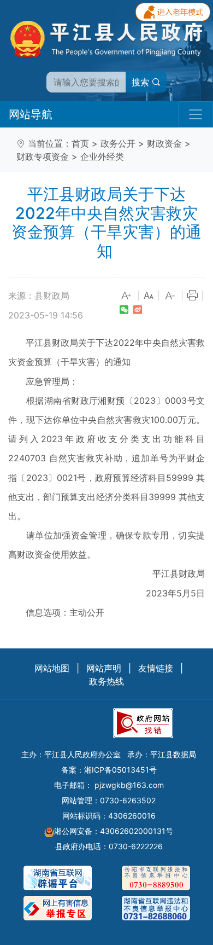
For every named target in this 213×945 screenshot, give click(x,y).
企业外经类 (102, 156)
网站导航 (30, 114)
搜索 (142, 82)
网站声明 (103, 668)
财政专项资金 (42, 156)
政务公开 (117, 143)
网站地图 (51, 668)
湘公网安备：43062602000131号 (113, 831)
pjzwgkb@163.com (129, 785)
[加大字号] (127, 296)
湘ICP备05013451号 (120, 769)
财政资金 (164, 143)
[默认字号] (148, 296)
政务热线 (106, 681)
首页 (80, 143)
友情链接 (155, 668)
